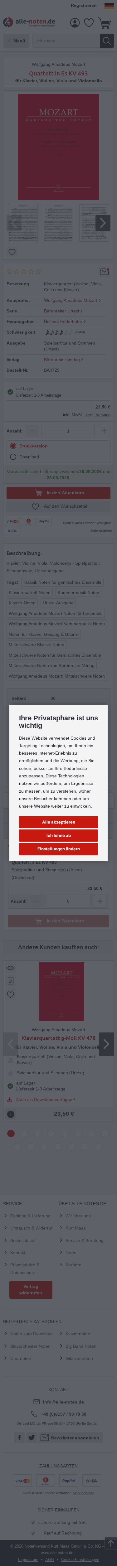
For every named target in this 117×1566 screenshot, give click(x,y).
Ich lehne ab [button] (58, 835)
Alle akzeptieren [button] (58, 821)
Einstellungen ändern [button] (58, 848)
